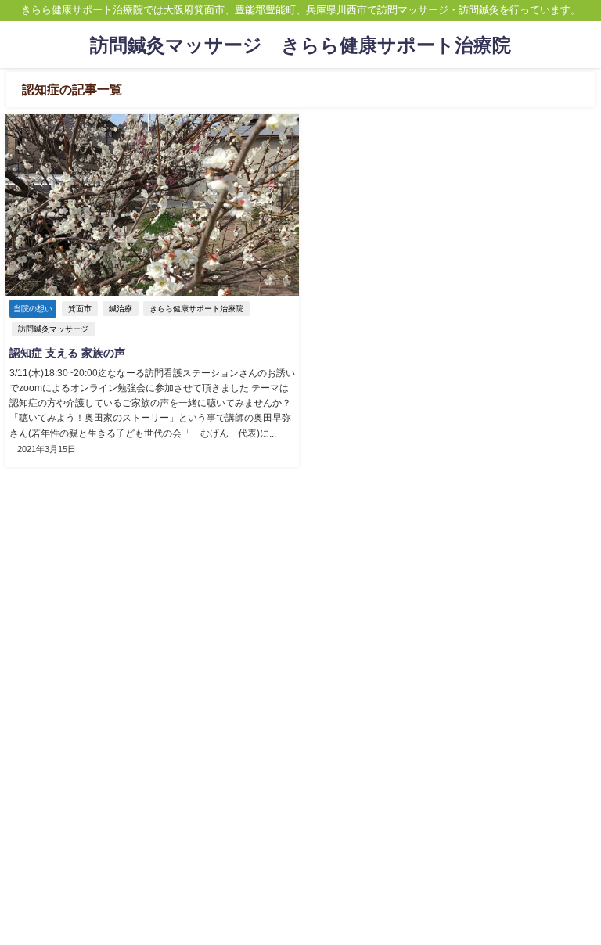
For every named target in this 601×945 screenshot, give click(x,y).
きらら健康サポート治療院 (196, 308)
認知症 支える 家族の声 (67, 352)
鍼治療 (120, 308)
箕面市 (80, 308)
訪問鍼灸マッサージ (53, 328)
